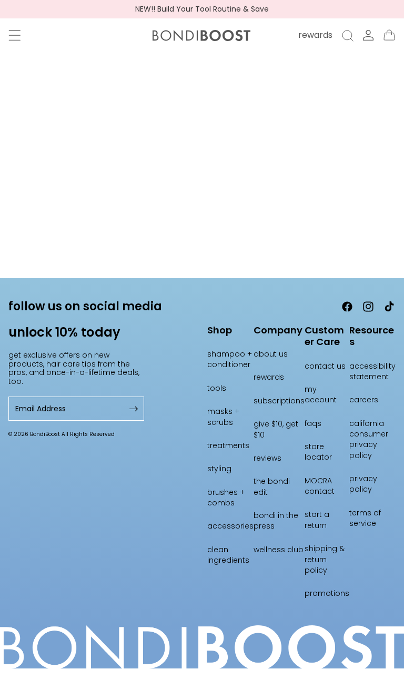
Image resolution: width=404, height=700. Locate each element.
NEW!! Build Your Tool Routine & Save (202, 9)
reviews (267, 458)
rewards (269, 377)
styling (219, 468)
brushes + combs (226, 497)
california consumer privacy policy (368, 439)
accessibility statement (372, 371)
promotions (327, 593)
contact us (325, 366)
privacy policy (363, 483)
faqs (313, 423)
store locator (318, 451)
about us (271, 354)
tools (216, 388)
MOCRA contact (320, 485)
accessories (230, 526)
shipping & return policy (325, 559)
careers (363, 399)
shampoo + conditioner (229, 359)
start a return (317, 519)
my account (321, 394)
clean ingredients (228, 554)
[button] (14, 35)
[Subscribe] (132, 409)
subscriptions (279, 400)
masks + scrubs (223, 416)
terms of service (365, 518)
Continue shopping (202, 207)
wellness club (279, 549)
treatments (228, 445)
